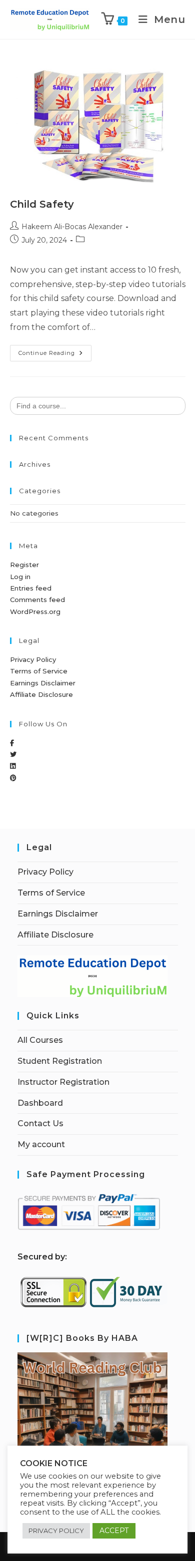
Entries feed (31, 588)
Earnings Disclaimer (43, 683)
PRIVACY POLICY (56, 1531)
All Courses (40, 1040)
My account (41, 1144)
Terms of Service (39, 671)
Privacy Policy (33, 659)
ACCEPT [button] (114, 1530)
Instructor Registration (64, 1082)
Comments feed (37, 600)
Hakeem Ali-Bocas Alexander (72, 226)
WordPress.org (35, 612)
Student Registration (60, 1061)
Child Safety (42, 204)
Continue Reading (55, 350)
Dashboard (40, 1103)
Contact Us (41, 1123)
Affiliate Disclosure (41, 694)
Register (24, 565)
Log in (20, 577)
